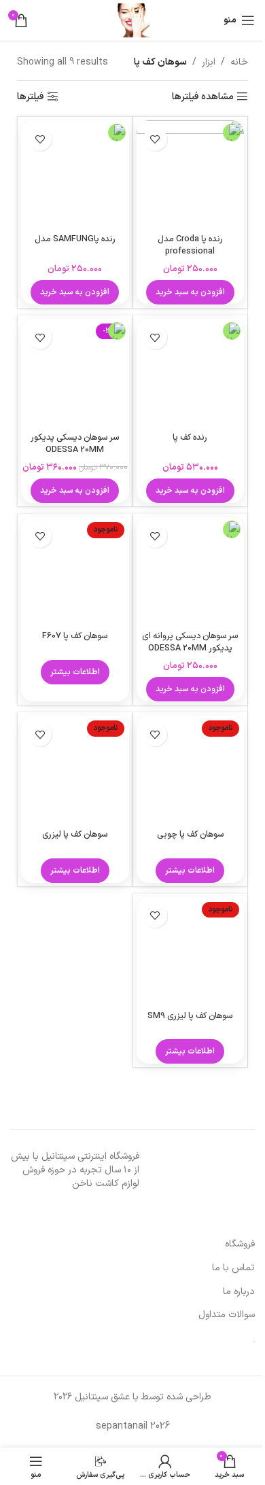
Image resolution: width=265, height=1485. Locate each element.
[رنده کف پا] (191, 373)
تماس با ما (233, 1268)
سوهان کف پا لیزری (74, 834)
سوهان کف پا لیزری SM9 (189, 1015)
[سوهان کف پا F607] (75, 571)
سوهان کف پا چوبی (190, 834)
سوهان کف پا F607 (74, 635)
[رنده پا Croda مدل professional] (191, 174)
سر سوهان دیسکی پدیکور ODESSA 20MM (75, 443)
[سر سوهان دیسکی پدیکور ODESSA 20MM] (75, 373)
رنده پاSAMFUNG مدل (75, 238)
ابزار (208, 62)
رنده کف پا (190, 437)
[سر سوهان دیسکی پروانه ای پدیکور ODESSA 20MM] (191, 571)
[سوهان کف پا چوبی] (191, 770)
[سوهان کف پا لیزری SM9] (191, 951)
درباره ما (239, 1292)
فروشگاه (240, 1244)
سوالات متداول (226, 1315)
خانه (239, 62)
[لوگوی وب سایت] (132, 20)
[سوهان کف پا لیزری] (75, 770)
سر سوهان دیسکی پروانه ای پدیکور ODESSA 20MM (190, 641)
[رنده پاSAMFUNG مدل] (75, 174)
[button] (190, 292)
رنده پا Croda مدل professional (190, 245)
